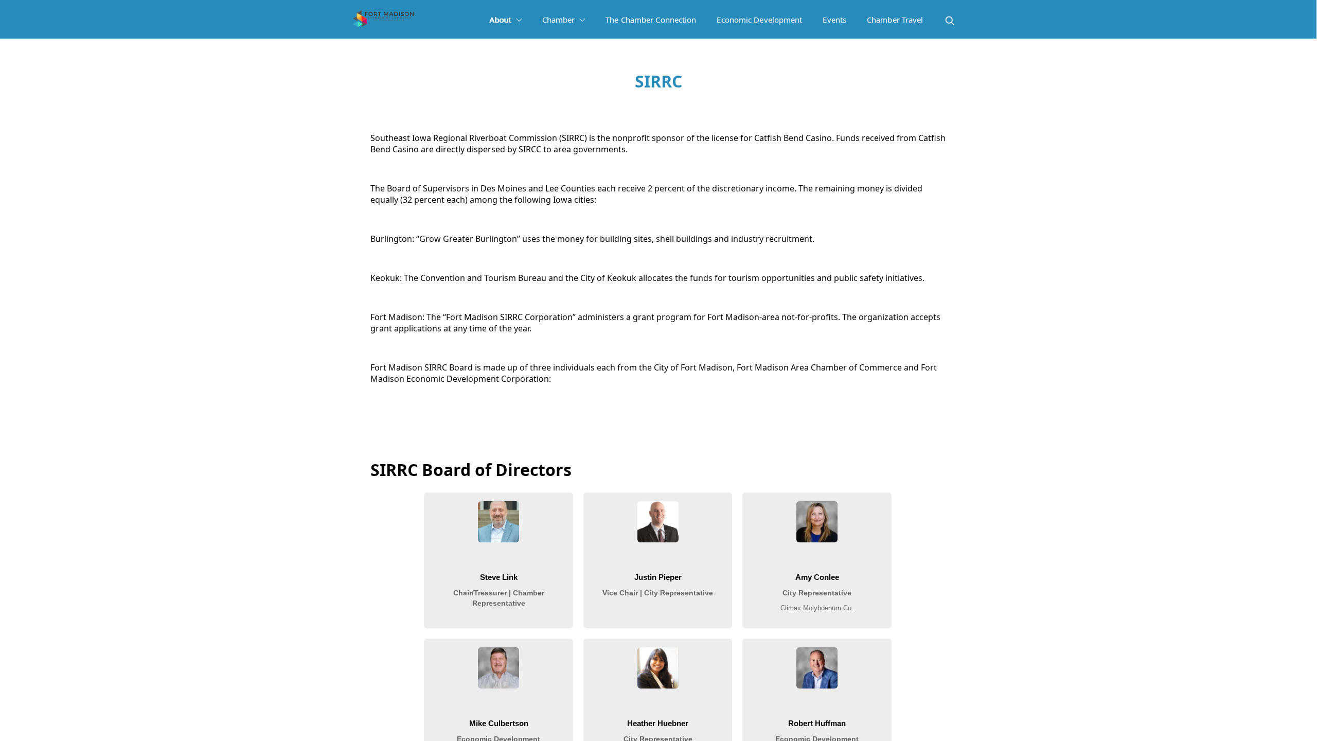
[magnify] (950, 21)
